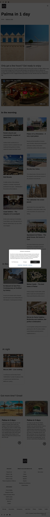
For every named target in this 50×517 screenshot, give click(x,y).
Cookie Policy (20, 265)
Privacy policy (25, 265)
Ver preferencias (15, 261)
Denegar (25, 261)
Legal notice (30, 265)
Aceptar (35, 261)
